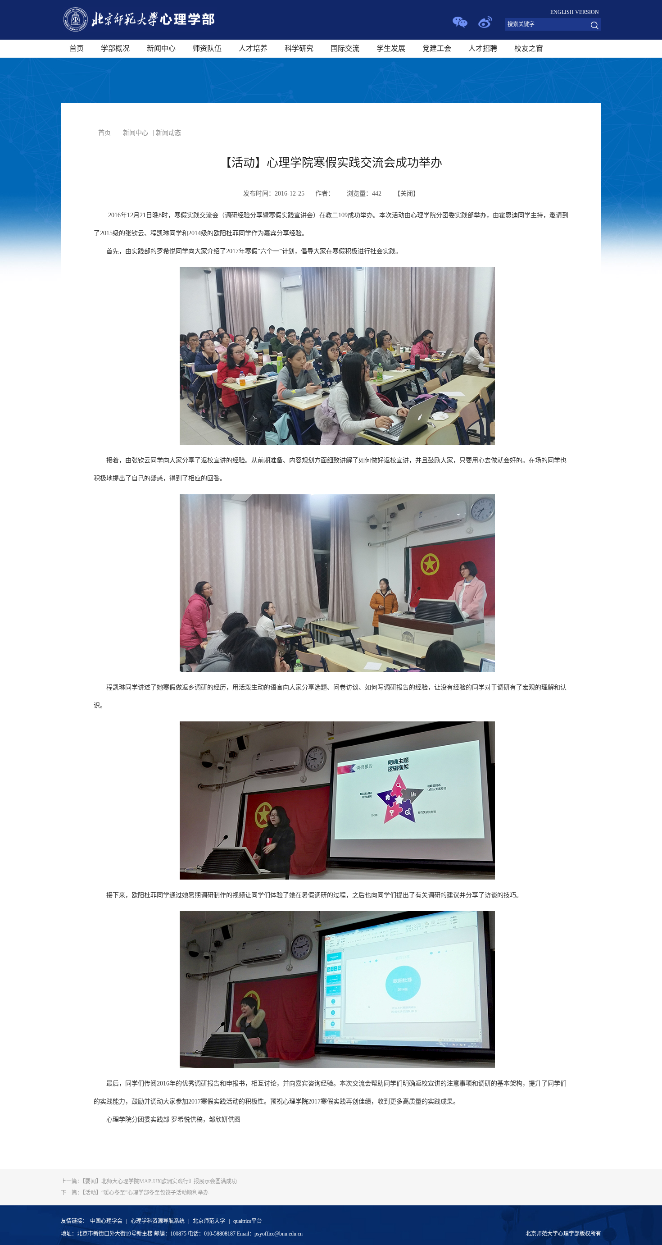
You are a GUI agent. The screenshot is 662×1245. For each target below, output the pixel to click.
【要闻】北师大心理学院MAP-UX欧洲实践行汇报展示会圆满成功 (149, 1181)
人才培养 (253, 48)
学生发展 (390, 48)
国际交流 (345, 48)
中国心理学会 (106, 1221)
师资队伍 (207, 48)
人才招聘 (482, 48)
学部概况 (115, 48)
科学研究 (299, 48)
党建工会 (436, 48)
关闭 (406, 193)
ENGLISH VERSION (574, 12)
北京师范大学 (209, 1221)
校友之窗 (528, 48)
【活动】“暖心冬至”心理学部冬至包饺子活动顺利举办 (135, 1193)
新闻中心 (161, 48)
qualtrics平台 (247, 1221)
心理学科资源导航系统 (158, 1221)
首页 (76, 48)
